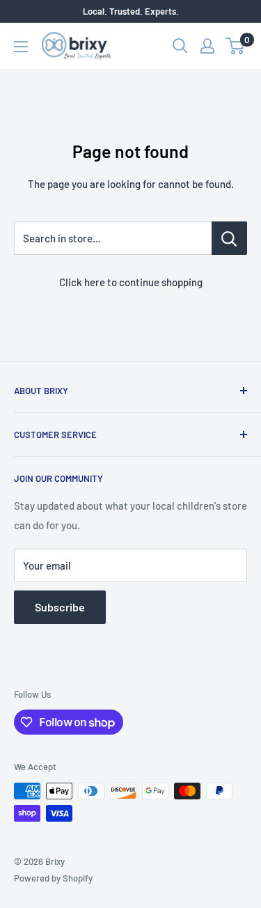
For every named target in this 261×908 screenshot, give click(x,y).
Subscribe (60, 606)
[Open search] (180, 46)
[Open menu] (21, 46)
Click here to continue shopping (131, 282)
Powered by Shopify (53, 878)
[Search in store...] (229, 238)
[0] (235, 46)
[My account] (207, 46)
